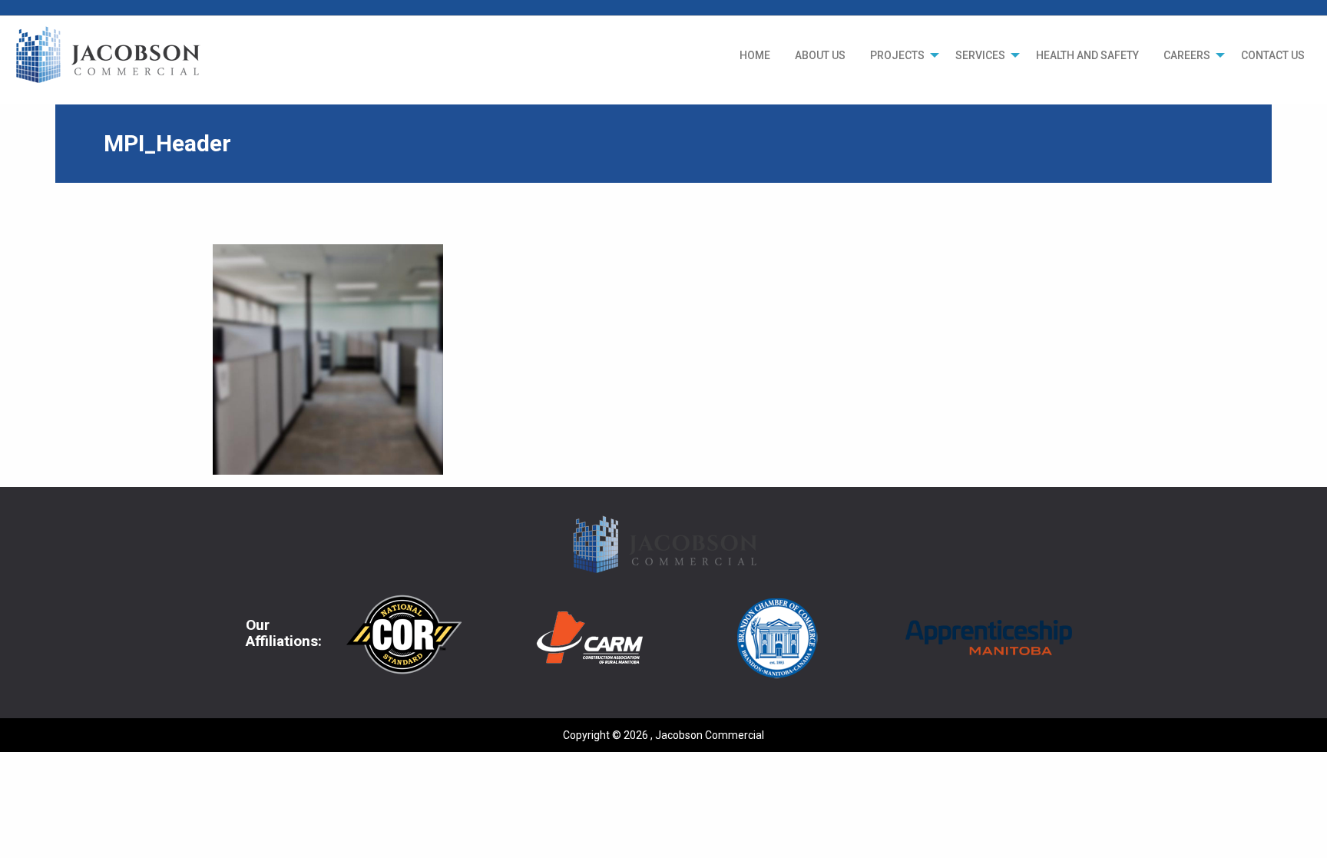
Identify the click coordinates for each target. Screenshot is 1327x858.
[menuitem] (755, 55)
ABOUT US (820, 55)
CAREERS (1186, 55)
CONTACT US (1273, 55)
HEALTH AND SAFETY (1087, 55)
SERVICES (980, 55)
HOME (755, 55)
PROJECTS (897, 55)
